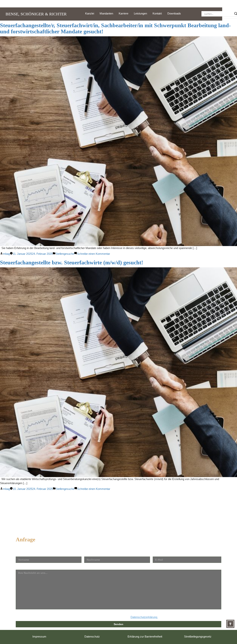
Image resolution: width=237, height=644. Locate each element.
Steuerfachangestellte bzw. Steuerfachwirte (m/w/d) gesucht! (71, 262)
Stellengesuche (65, 253)
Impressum (39, 636)
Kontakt (157, 13)
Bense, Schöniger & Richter (36, 14)
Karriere (123, 13)
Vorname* (22, 553)
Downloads (174, 13)
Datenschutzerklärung (144, 617)
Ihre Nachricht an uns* (30, 566)
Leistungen (140, 13)
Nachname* (91, 553)
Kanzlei (89, 13)
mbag (6, 253)
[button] (230, 623)
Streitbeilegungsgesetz (197, 636)
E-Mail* (157, 553)
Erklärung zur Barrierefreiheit (145, 636)
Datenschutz (92, 636)
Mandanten (106, 13)
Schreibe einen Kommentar (93, 253)
